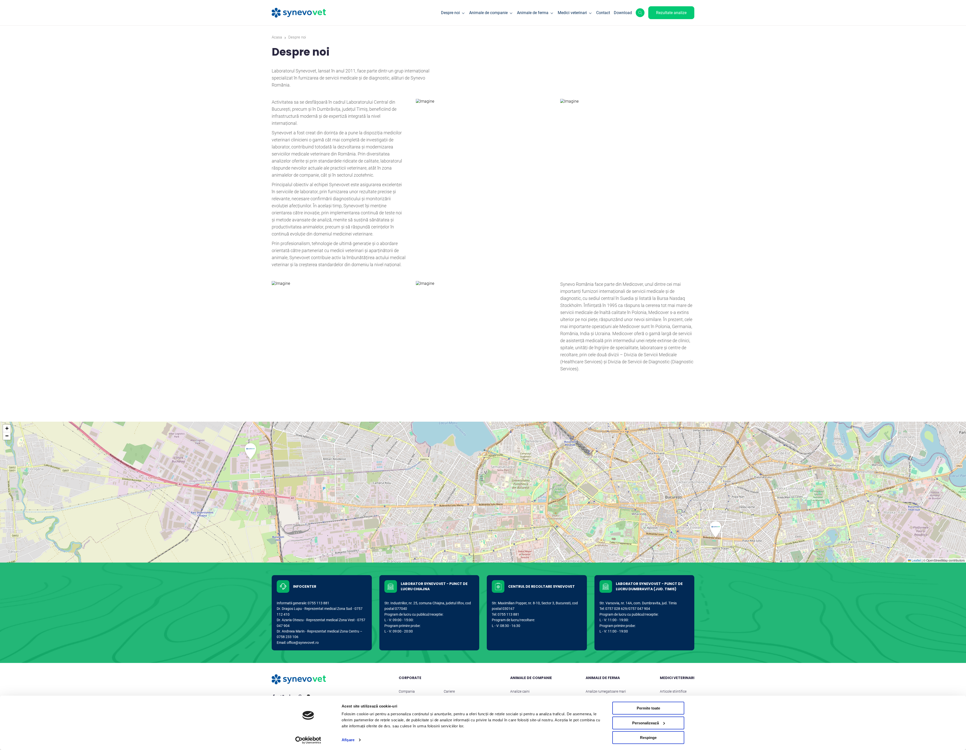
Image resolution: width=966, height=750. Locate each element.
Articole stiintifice (673, 691)
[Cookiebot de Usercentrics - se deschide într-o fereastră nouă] (308, 740)
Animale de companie (488, 12)
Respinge (648, 737)
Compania (407, 691)
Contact (603, 12)
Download (623, 12)
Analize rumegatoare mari (606, 691)
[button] (250, 451)
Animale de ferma (532, 12)
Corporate (410, 677)
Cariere (449, 691)
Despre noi (450, 12)
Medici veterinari (572, 12)
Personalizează (645, 723)
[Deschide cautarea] (640, 12)
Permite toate (648, 708)
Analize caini (520, 691)
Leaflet (916, 560)
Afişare (348, 740)
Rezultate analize (671, 12)
